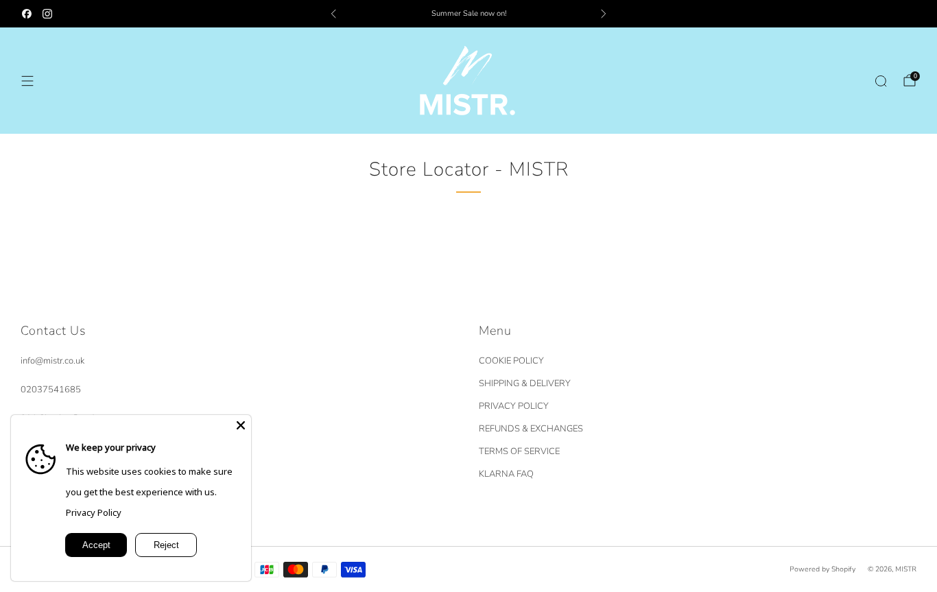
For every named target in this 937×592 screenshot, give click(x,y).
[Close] (241, 425)
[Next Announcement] (604, 14)
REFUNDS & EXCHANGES (531, 429)
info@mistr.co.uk (52, 361)
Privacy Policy (93, 512)
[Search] (881, 81)
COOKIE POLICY (511, 361)
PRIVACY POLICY (514, 406)
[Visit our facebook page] (26, 13)
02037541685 (51, 389)
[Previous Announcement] (333, 14)
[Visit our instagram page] (47, 13)
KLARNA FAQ (506, 474)
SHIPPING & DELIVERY (525, 383)
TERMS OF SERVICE (519, 451)
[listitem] (469, 13)
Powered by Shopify (822, 569)
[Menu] (27, 81)
